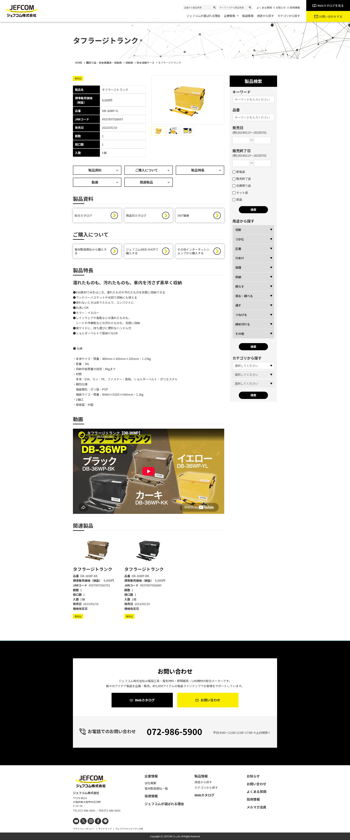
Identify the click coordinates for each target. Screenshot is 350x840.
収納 (238, 277)
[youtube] (76, 821)
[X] (83, 821)
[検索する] (214, 7)
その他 (239, 333)
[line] (105, 821)
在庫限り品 (243, 185)
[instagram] (91, 821)
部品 (239, 199)
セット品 (242, 192)
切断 (238, 229)
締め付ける (242, 324)
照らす (239, 286)
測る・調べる (244, 296)
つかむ (239, 239)
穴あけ (239, 258)
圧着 (238, 248)
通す (238, 305)
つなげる (241, 314)
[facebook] (98, 821)
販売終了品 (243, 178)
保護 (238, 267)
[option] (97, 577)
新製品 (240, 171)
